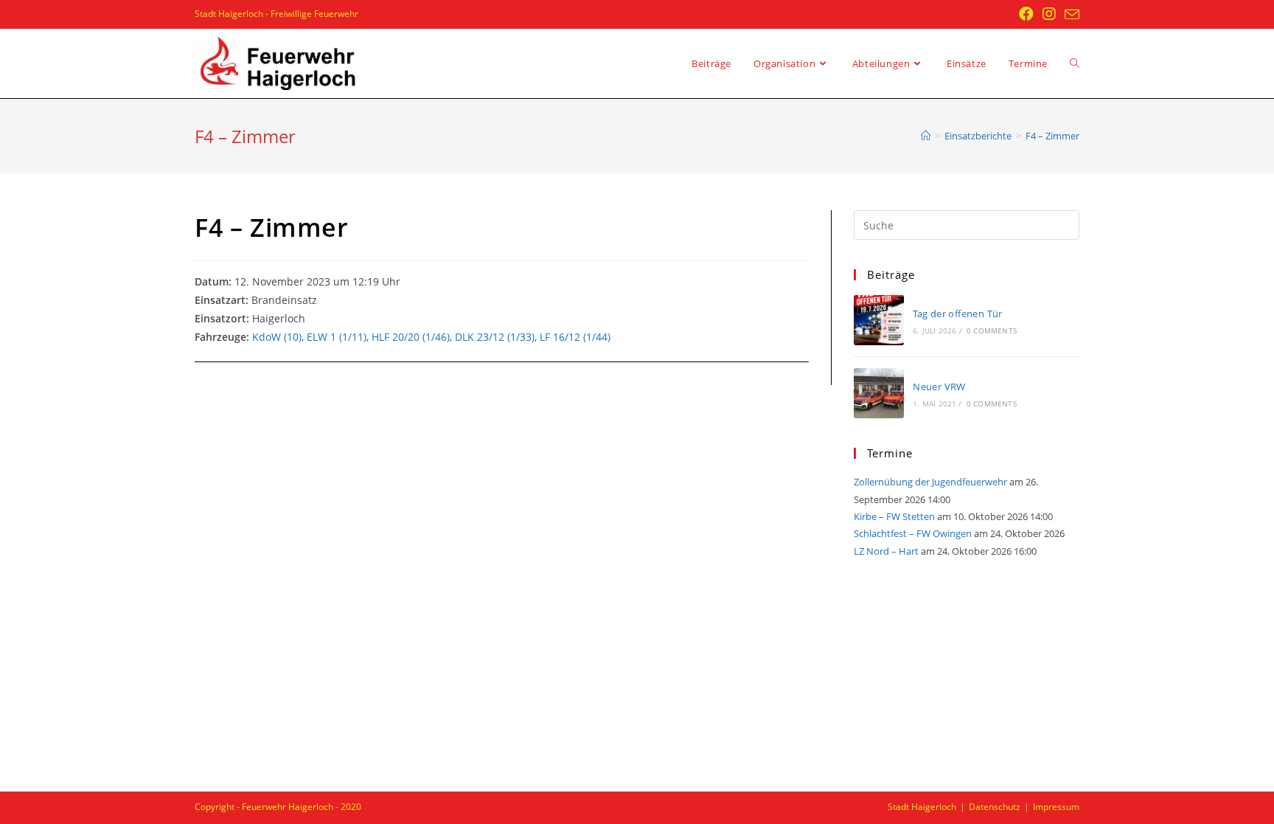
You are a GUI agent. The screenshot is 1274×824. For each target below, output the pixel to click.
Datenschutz (994, 806)
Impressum (1056, 806)
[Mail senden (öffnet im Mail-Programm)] (1069, 15)
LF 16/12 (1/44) (575, 337)
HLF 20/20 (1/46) (411, 337)
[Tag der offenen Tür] (879, 320)
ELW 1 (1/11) (336, 337)
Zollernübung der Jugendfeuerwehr (930, 481)
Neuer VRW (939, 386)
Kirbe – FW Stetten (894, 516)
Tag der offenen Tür (958, 313)
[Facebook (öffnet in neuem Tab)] (1026, 14)
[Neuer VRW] (879, 393)
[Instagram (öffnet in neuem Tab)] (1049, 14)
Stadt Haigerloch (922, 806)
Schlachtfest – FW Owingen (913, 533)
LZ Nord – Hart (886, 551)
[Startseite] (925, 135)
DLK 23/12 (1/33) (495, 337)
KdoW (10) (277, 337)
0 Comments (992, 330)
